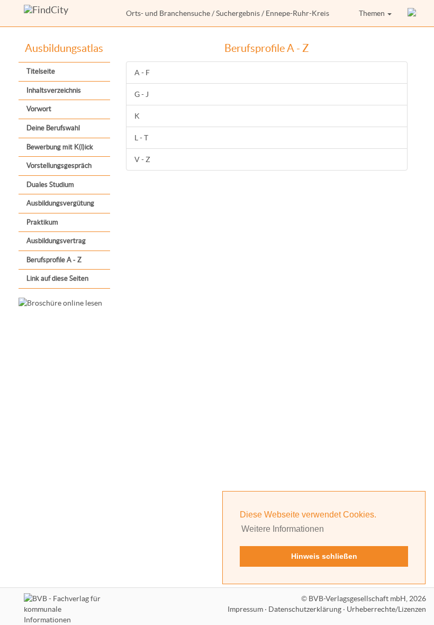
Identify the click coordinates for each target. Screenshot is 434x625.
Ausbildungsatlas (64, 48)
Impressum (245, 609)
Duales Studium (50, 185)
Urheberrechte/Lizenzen (386, 609)
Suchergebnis (238, 13)
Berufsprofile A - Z (54, 260)
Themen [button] (372, 13)
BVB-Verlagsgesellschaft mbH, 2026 (367, 598)
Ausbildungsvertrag (56, 241)
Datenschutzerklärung (304, 609)
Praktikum (42, 222)
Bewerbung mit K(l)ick (59, 147)
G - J (141, 94)
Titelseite (40, 71)
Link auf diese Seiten (57, 278)
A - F (142, 72)
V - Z (142, 159)
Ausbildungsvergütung (60, 203)
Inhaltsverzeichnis (53, 90)
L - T (141, 137)
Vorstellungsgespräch (59, 165)
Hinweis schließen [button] (324, 556)
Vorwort (38, 109)
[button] (413, 13)
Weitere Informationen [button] (282, 528)
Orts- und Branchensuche (168, 13)
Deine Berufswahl (53, 128)
